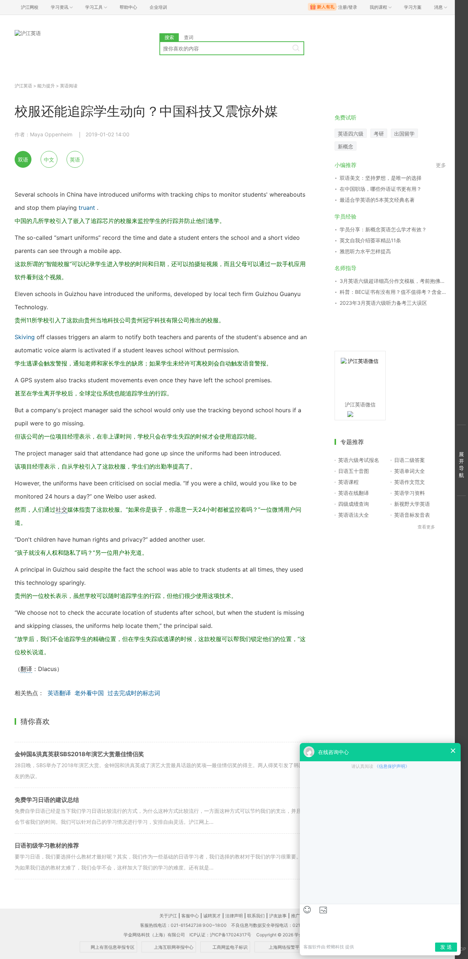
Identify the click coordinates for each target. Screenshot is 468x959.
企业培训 (158, 7)
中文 (49, 159)
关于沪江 (168, 915)
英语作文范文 (409, 482)
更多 (441, 165)
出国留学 (404, 133)
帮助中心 (128, 7)
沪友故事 (278, 915)
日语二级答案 (409, 460)
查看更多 (426, 527)
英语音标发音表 (412, 515)
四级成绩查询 (353, 504)
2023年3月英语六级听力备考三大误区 (383, 303)
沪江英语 (23, 85)
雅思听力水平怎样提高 (365, 251)
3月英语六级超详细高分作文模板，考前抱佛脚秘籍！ (393, 281)
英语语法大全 (353, 515)
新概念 (345, 146)
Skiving (25, 337)
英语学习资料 (409, 493)
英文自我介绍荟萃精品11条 (370, 240)
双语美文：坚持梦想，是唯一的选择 (381, 178)
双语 (23, 159)
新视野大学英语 (412, 504)
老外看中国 (89, 693)
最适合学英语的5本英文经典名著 (377, 200)
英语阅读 (69, 85)
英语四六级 (350, 133)
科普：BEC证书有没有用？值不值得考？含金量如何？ (393, 292)
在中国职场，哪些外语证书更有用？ (381, 189)
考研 (379, 133)
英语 (75, 159)
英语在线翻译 (353, 493)
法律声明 (234, 915)
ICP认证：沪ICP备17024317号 (220, 934)
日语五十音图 (353, 471)
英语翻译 (59, 693)
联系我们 (256, 915)
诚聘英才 (212, 915)
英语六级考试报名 (358, 460)
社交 (61, 509)
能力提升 (46, 85)
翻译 (26, 668)
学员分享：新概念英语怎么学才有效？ (383, 229)
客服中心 (190, 915)
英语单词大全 (409, 471)
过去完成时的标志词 (133, 693)
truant (87, 207)
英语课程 (348, 482)
